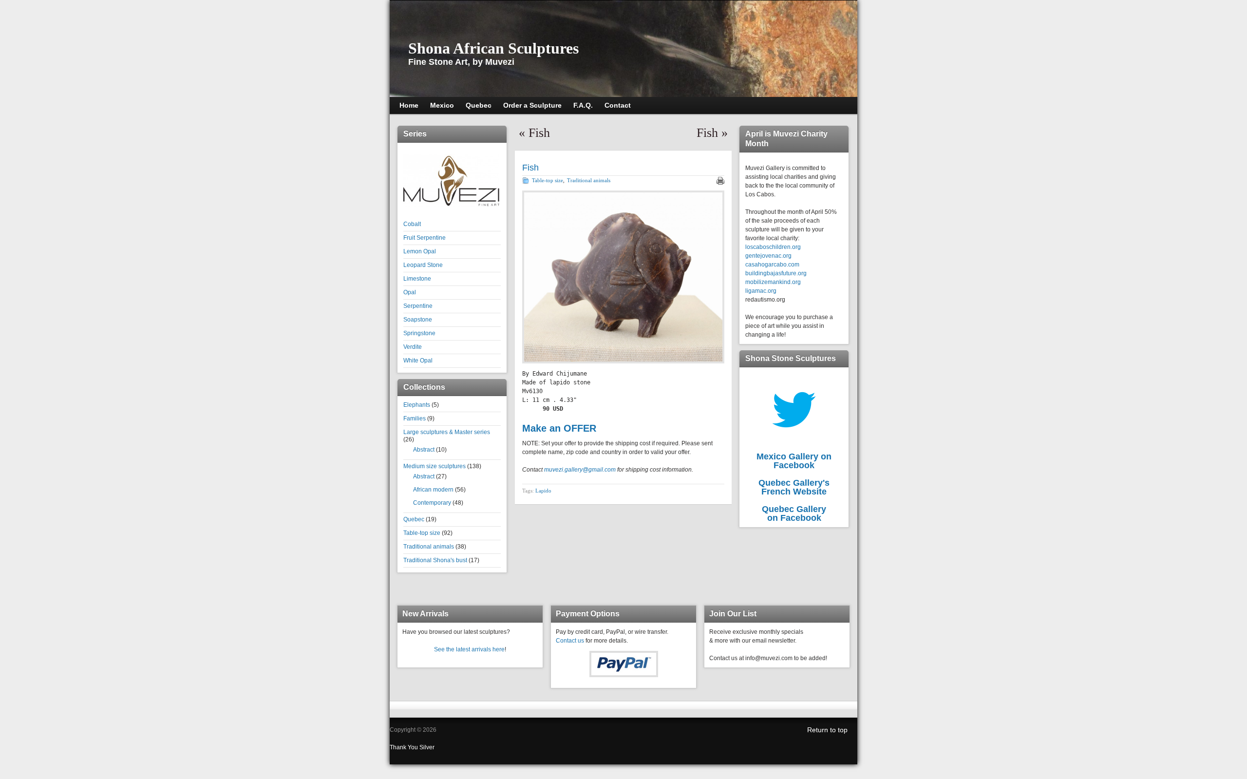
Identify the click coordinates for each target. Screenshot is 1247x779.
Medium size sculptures (434, 466)
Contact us (570, 640)
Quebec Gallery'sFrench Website (794, 487)
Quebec (413, 519)
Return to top (827, 730)
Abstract (424, 449)
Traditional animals (428, 546)
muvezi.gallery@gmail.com (580, 469)
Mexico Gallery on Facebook (793, 461)
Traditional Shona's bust (435, 560)
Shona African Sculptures (493, 48)
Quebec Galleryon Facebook (794, 513)
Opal (409, 292)
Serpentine (418, 306)
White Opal (418, 360)
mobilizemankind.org (773, 282)
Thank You (404, 747)
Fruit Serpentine (424, 237)
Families (414, 418)
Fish (539, 133)
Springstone (419, 333)
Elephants (416, 404)
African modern (433, 489)
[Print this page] (720, 181)
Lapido (543, 491)
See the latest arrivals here (469, 649)
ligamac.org (760, 290)
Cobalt (412, 224)
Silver (427, 747)
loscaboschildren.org (773, 247)
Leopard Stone (423, 265)
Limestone (417, 278)
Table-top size (421, 533)
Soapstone (417, 319)
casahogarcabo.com (772, 264)
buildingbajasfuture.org (776, 273)
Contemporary (432, 502)
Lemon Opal (419, 251)
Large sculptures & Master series (446, 432)
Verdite (412, 346)
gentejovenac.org (768, 255)
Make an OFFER (559, 428)
